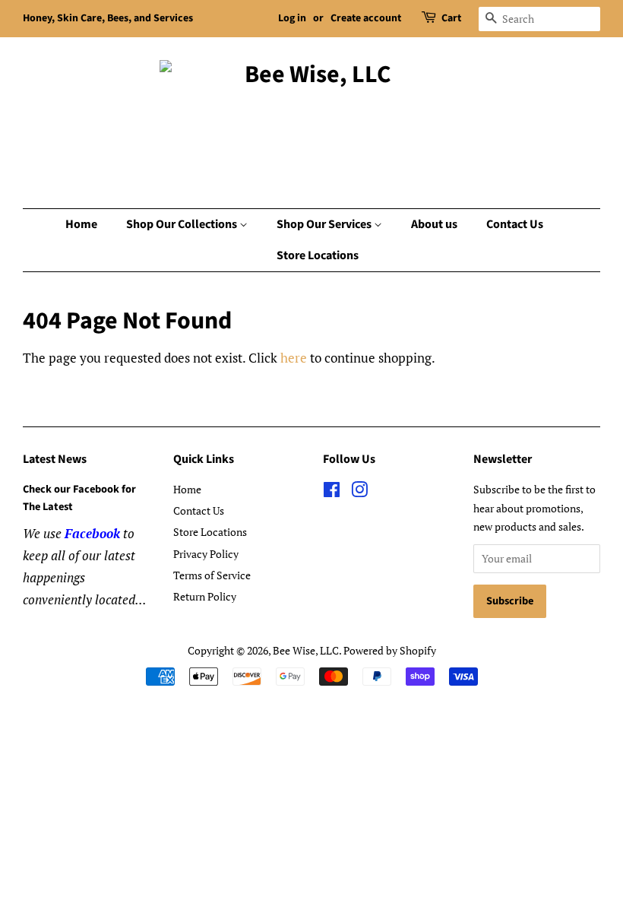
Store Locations (318, 255)
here (293, 357)
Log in (292, 18)
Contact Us (514, 224)
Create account (365, 18)
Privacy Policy (206, 554)
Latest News (55, 459)
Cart (451, 18)
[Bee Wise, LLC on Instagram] (359, 492)
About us (434, 224)
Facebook (92, 533)
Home (81, 224)
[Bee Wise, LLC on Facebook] (331, 492)
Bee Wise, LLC (306, 650)
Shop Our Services (325, 224)
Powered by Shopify (389, 650)
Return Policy (204, 596)
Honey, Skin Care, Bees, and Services (108, 18)
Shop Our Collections (182, 224)
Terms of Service (212, 575)
